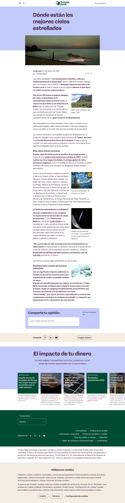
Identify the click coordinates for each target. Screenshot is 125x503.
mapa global (72, 160)
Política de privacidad (98, 431)
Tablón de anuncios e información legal (77, 441)
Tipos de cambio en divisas (85, 437)
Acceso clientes (100, 3)
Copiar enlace (84, 337)
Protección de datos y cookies (95, 434)
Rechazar (56, 496)
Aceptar (42, 496)
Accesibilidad (81, 431)
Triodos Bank (55, 221)
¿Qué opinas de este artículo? (42, 321)
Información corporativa (69, 434)
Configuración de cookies (77, 496)
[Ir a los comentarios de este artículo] (91, 74)
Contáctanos (102, 441)
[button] (122, 390)
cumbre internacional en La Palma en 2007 (62, 157)
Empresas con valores (60, 283)
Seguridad (103, 437)
